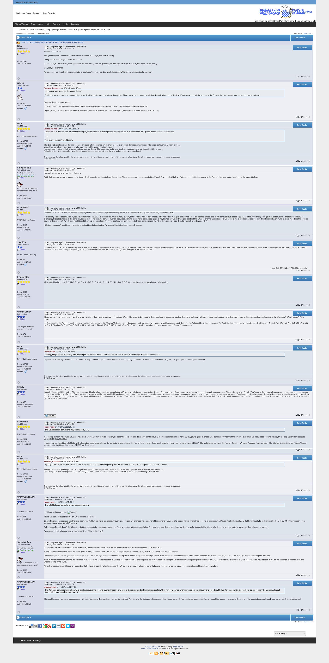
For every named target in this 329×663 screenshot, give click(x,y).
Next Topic (308, 33)
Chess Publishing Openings (47, 30)
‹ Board (35, 640)
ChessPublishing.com (283, 21)
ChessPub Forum (27, 30)
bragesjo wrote (50, 587)
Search (56, 24)
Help (48, 24)
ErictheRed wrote (51, 129)
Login (42, 13)
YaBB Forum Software (150, 649)
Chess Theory (21, 24)
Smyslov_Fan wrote (52, 88)
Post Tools (302, 48)
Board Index (37, 24)
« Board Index (25, 640)
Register (52, 13)
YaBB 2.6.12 (178, 647)
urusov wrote (49, 352)
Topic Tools (300, 38)
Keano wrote (49, 427)
